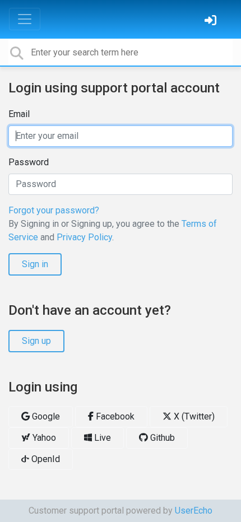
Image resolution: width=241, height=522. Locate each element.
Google (45, 416)
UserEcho (193, 510)
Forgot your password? (53, 210)
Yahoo (43, 437)
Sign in (35, 264)
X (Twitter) (193, 416)
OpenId (44, 459)
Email (19, 114)
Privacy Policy (84, 237)
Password (28, 162)
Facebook (114, 416)
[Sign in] (212, 21)
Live (101, 437)
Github (161, 437)
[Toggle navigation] (24, 19)
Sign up (36, 340)
